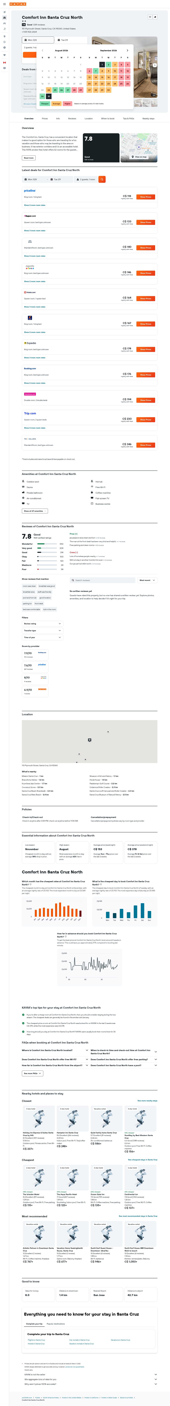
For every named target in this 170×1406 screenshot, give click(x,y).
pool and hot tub (29, 598)
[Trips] (4, 55)
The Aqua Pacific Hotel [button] (67, 1194)
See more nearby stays (147, 1100)
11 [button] (55, 77)
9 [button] (42, 77)
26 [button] (61, 90)
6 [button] (68, 71)
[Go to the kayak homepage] (18, 4)
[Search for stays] (4, 17)
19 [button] (62, 83)
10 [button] (49, 77)
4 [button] (55, 71)
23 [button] (42, 90)
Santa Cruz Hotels (126, 1398)
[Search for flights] (4, 12)
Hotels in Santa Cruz (36, 1343)
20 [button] (68, 83)
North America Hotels (51, 1398)
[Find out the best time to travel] (4, 47)
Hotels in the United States (71, 1398)
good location (45, 598)
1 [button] (80, 64)
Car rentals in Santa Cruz (79, 1340)
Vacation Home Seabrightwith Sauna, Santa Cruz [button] (70, 1249)
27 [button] (68, 90)
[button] (4, 4)
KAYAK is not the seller (35, 1374)
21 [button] (74, 83)
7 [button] (74, 71)
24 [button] (49, 90)
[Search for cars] (4, 23)
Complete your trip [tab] (34, 1324)
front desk (39, 603)
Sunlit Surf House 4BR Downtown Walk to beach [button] (139, 1249)
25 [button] (55, 90)
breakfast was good (47, 586)
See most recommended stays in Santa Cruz (138, 1216)
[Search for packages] (4, 29)
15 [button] (81, 77)
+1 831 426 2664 (29, 31)
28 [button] (74, 90)
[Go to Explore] (4, 36)
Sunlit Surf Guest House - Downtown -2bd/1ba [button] (102, 1249)
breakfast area (29, 592)
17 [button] (49, 83)
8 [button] (80, 71)
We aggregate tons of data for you (40, 1379)
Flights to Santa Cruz (36, 1340)
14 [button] (74, 77)
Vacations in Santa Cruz (120, 1340)
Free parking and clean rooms (87, 545)
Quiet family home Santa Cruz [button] (104, 1132)
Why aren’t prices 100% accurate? (40, 1384)
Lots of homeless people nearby (87, 556)
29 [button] (80, 90)
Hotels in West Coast (109, 1398)
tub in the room (49, 609)
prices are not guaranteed (74, 1367)
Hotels (37, 1398)
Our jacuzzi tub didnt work (85, 564)
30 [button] (42, 96)
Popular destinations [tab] (56, 1324)
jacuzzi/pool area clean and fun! (87, 538)
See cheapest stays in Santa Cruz (142, 1159)
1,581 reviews (39, 24)
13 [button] (68, 77)
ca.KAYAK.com (27, 1398)
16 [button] (42, 83)
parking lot (27, 603)
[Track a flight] (4, 42)
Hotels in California (91, 1398)
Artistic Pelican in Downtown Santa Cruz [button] (38, 1249)
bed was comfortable (31, 609)
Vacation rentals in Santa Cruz (81, 1343)
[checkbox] (35, 654)
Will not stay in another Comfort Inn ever (91, 560)
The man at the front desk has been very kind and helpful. (97, 541)
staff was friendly (44, 592)
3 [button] (48, 71)
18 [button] (55, 83)
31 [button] (49, 96)
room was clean (29, 586)
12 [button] (62, 77)
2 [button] (42, 71)
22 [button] (80, 83)
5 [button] (61, 71)
